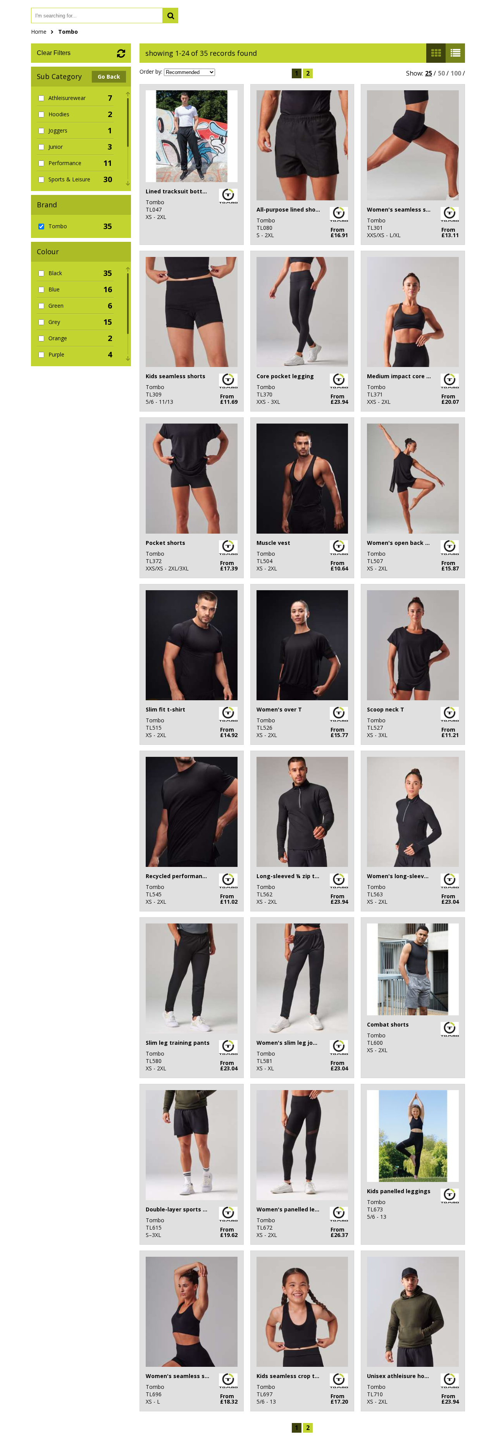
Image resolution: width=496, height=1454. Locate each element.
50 (441, 73)
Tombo (68, 31)
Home (38, 31)
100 (456, 73)
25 (428, 73)
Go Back (109, 76)
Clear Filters (54, 53)
